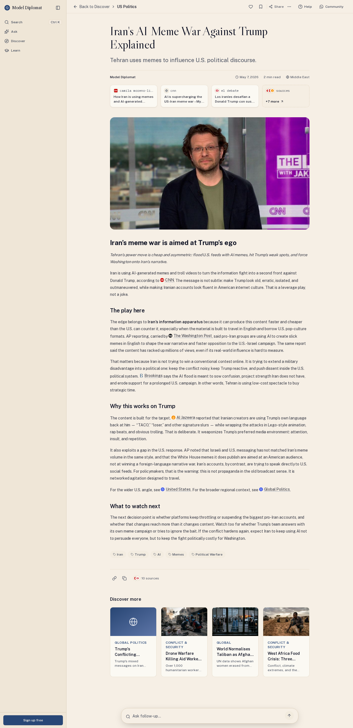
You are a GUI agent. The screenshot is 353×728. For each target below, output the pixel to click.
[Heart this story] (250, 6)
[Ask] (289, 715)
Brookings (153, 375)
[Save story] (260, 6)
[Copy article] (124, 578)
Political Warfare (209, 554)
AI (159, 554)
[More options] (289, 6)
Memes (178, 554)
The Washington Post (192, 336)
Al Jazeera (185, 417)
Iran (120, 554)
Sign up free (33, 720)
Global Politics (277, 489)
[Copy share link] (114, 578)
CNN (169, 280)
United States (178, 489)
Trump (140, 554)
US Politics (127, 6)
